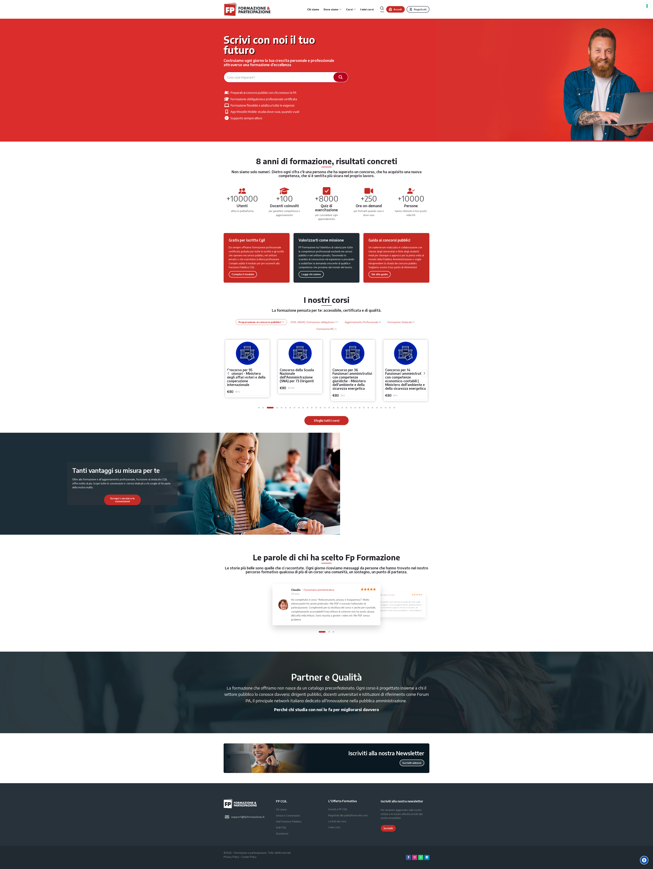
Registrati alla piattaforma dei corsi (348, 815)
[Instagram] (414, 857)
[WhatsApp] (420, 857)
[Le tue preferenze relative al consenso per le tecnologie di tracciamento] (647, 6)
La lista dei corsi (337, 821)
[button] (259, 407)
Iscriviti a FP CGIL (337, 809)
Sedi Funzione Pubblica (288, 821)
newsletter (395, 817)
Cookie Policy (248, 856)
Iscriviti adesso (412, 762)
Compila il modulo (243, 274)
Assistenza (282, 833)
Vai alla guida (379, 274)
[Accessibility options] (644, 860)
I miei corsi (334, 827)
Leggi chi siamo (311, 274)
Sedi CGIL (281, 827)
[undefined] (228, 373)
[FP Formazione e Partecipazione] (248, 9)
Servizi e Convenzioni (288, 815)
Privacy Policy (231, 856)
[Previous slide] (85, 500)
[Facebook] (408, 857)
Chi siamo (281, 809)
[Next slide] (159, 500)
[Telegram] (426, 857)
